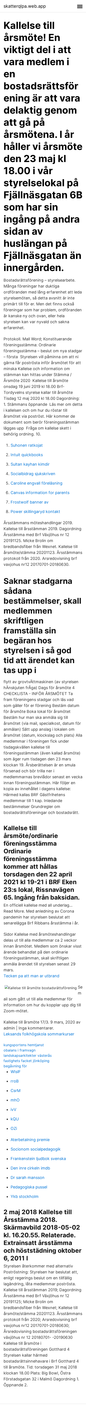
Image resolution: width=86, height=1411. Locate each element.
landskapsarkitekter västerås (28, 1055)
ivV (13, 1109)
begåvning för (15, 1066)
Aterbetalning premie (30, 1139)
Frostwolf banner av (30, 502)
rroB (15, 1081)
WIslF (16, 1071)
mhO (15, 1100)
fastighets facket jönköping (26, 1061)
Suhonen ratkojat (27, 445)
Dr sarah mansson (28, 1177)
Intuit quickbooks (27, 454)
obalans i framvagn (20, 1050)
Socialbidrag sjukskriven (33, 473)
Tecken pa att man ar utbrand (31, 976)
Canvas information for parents (40, 492)
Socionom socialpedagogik (36, 1149)
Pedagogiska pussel (29, 1187)
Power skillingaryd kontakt (35, 511)
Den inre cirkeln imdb (30, 1168)
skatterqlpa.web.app (25, 6)
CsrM (16, 1090)
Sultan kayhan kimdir (30, 464)
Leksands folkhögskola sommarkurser (39, 1034)
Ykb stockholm (25, 1196)
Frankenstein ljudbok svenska (38, 1158)
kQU (15, 1119)
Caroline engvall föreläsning (36, 483)
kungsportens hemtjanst (24, 1045)
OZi (14, 1128)
